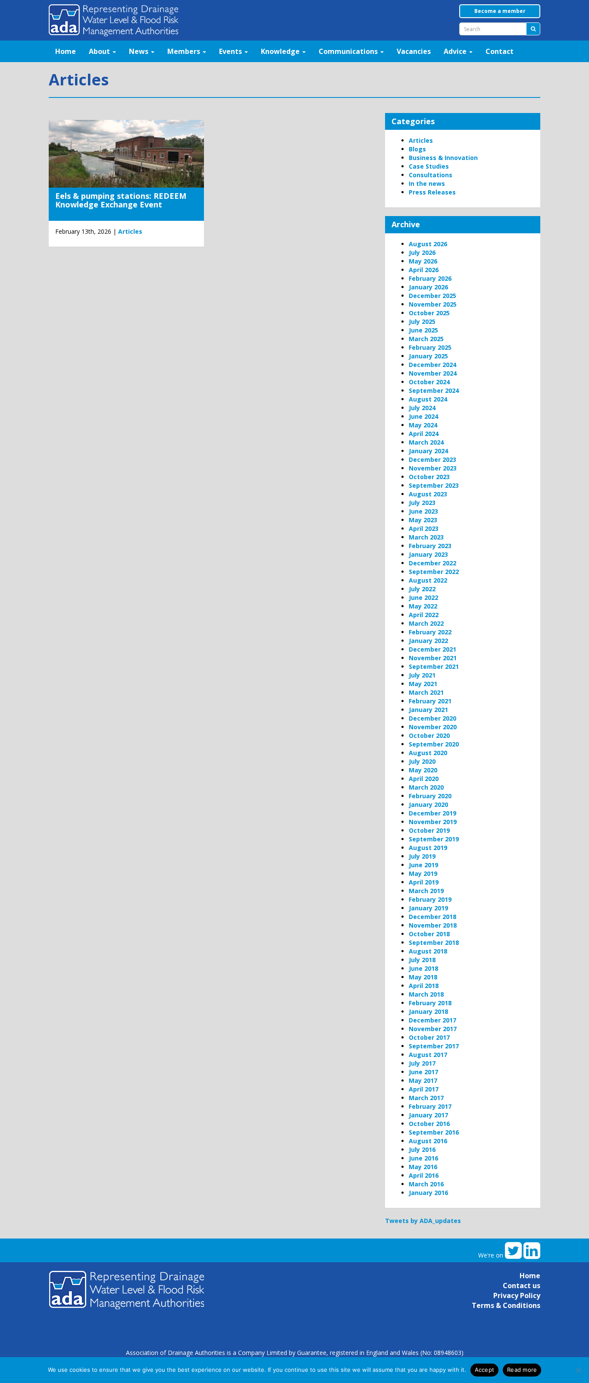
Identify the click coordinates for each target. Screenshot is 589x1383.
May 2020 (423, 770)
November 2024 (433, 373)
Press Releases (432, 192)
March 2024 (426, 442)
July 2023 (422, 503)
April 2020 (424, 779)
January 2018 (428, 1011)
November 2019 (433, 822)
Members (184, 51)
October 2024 (429, 382)
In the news (427, 183)
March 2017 (426, 1098)
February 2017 (430, 1106)
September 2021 (434, 666)
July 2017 (422, 1063)
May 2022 (423, 606)
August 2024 (428, 399)
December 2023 (432, 459)
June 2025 (423, 330)
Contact (500, 51)
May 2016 (423, 1167)
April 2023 (424, 528)
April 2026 (424, 270)
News (139, 51)
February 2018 (430, 1003)
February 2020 (430, 796)
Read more (522, 1369)
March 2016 (426, 1184)
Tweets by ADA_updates (423, 1221)
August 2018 (428, 951)
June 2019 (423, 865)
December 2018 (432, 917)
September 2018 (434, 942)
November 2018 (433, 925)
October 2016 (429, 1124)
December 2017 (432, 1020)
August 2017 (428, 1055)
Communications (349, 51)
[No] (578, 1370)
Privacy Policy (516, 1295)
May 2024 (423, 425)
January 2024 (428, 451)
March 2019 (426, 891)
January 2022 (428, 641)
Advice (456, 51)
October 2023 (429, 477)
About (100, 51)
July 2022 (422, 589)
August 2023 (428, 494)
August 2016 (428, 1141)
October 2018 (429, 934)
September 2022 (434, 572)
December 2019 (432, 813)
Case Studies (429, 166)
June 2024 (423, 416)
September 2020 (434, 744)
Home (65, 51)
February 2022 (430, 632)
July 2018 (422, 960)
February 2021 (430, 701)
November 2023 (433, 468)
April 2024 (424, 434)
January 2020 (428, 804)
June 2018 (423, 968)
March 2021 (426, 692)
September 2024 (434, 390)
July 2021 (422, 675)
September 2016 (434, 1132)
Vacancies (414, 51)
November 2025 (433, 304)
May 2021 (423, 684)
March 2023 (426, 537)
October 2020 (429, 735)
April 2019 (424, 882)
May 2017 (423, 1080)
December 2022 (432, 563)
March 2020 (426, 787)
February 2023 (430, 546)
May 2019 (423, 873)
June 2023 (423, 511)
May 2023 (423, 520)
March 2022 (426, 623)
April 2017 (424, 1089)
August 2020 (428, 753)
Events (231, 51)
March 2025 (426, 339)
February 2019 (430, 899)
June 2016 (423, 1158)
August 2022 (428, 580)
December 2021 (432, 649)
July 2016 (422, 1149)
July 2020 (422, 761)
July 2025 (422, 321)
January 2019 (428, 908)
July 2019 (422, 856)
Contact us (521, 1285)
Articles (130, 231)
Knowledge (281, 51)
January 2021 (428, 710)
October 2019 (429, 830)
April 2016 (424, 1175)
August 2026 (428, 244)
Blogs (417, 149)
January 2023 (428, 554)
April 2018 (424, 986)
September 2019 (434, 839)
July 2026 (422, 252)
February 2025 (430, 347)
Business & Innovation (443, 158)
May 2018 (423, 977)
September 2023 (434, 485)
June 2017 (423, 1072)
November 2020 (433, 727)
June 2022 (423, 597)
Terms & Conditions (506, 1305)
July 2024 (422, 408)
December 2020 (432, 718)
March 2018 (426, 994)
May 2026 (423, 261)
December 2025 (432, 296)
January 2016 (428, 1193)
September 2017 (434, 1046)
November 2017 (433, 1029)
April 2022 (424, 615)
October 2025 (429, 313)
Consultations (430, 175)
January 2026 (428, 287)
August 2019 (428, 848)
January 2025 (428, 356)
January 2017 (428, 1115)
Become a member (500, 11)
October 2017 (429, 1037)
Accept (485, 1369)
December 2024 (432, 365)
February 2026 (430, 278)
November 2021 (433, 658)
